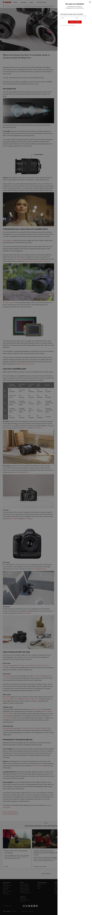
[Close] (90, 2)
